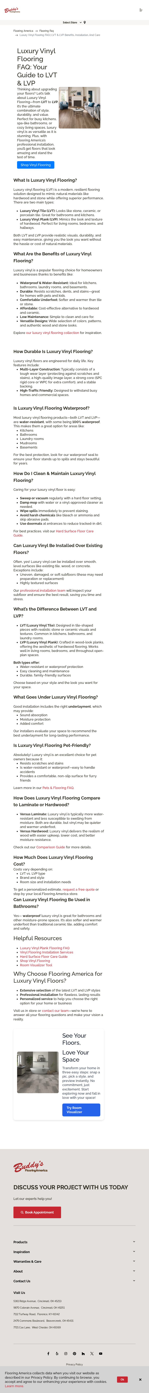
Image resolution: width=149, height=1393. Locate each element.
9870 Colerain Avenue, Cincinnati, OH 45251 (39, 1307)
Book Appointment (39, 1212)
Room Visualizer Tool (36, 965)
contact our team (55, 1011)
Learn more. (14, 1386)
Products (20, 1242)
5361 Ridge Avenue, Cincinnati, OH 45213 (37, 1301)
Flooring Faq (46, 30)
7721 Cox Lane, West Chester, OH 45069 (37, 1327)
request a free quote (79, 889)
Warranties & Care (27, 1261)
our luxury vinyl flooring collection (52, 333)
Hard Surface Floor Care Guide (44, 956)
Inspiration (21, 1252)
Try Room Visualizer (74, 1110)
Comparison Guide (50, 847)
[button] (72, 22)
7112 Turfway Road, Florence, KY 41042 (36, 1314)
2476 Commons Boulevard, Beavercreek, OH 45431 (43, 1320)
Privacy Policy (74, 1364)
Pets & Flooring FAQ (58, 788)
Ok (122, 1379)
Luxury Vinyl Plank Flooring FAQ (44, 948)
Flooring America (23, 30)
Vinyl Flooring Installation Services (46, 952)
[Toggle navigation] (141, 10)
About (18, 1271)
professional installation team (42, 590)
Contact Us (21, 1281)
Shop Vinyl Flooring (36, 165)
